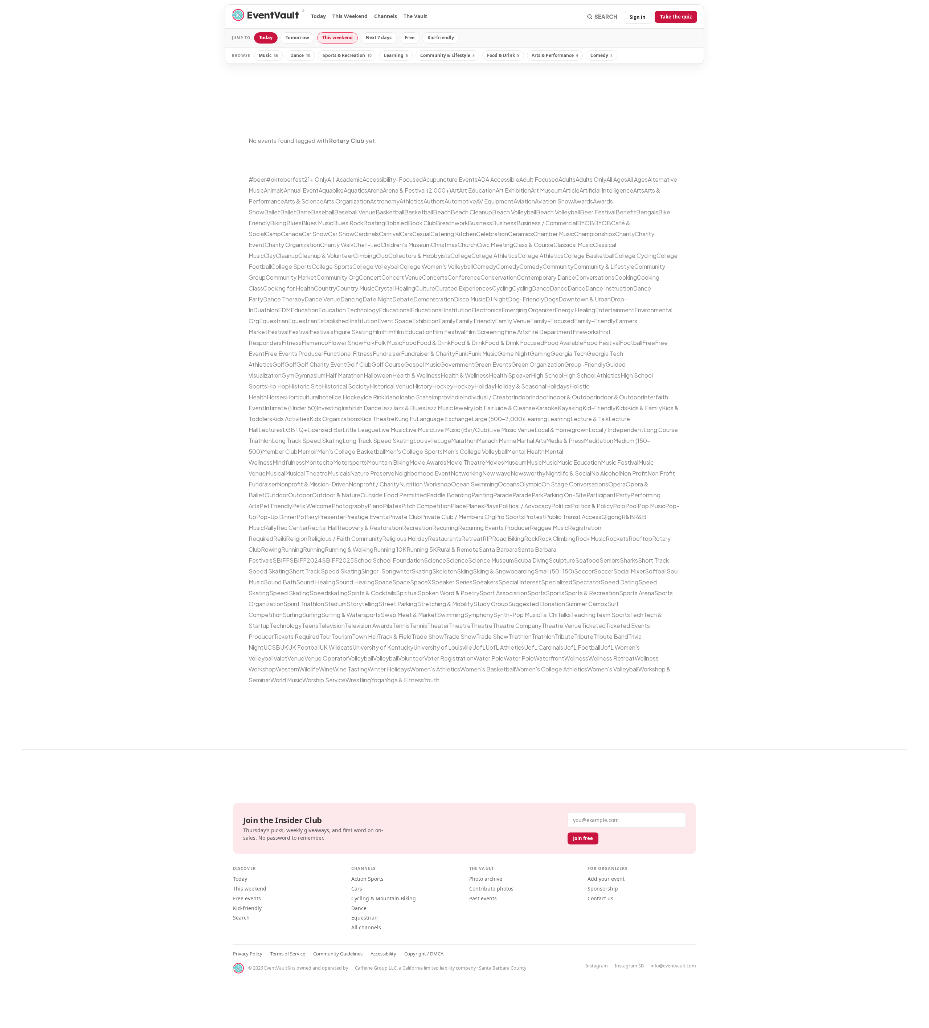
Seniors (609, 560)
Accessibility (383, 953)
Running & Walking (349, 549)
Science (435, 560)
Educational (395, 310)
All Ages (616, 179)
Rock (531, 538)
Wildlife (309, 669)
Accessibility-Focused (393, 179)
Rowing (271, 549)
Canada (291, 234)
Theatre (460, 625)
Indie (456, 397)
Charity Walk (336, 244)
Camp (273, 234)
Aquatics (355, 190)
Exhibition (425, 321)
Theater (438, 625)
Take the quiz (676, 16)
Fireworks (586, 332)
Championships (594, 234)
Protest (534, 517)
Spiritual (407, 593)
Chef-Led (367, 244)
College (460, 255)
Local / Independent (616, 429)
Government (457, 364)
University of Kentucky (382, 647)
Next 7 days (379, 37)
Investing (329, 408)
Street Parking (397, 604)
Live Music (392, 429)
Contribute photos (491, 888)
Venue (295, 658)
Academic (349, 179)
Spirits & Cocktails (372, 593)
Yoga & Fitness (404, 680)
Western (287, 669)
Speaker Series (451, 582)
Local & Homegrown (562, 429)
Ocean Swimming (474, 484)
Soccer (584, 571)
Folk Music (388, 342)
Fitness (292, 342)
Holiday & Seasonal (520, 386)
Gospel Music (422, 364)
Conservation (498, 277)
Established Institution (347, 321)
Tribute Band (610, 636)
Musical (275, 473)
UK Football (304, 647)
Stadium (335, 604)
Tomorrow (297, 37)
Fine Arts (516, 332)
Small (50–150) (554, 571)
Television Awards (368, 625)
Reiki (279, 538)
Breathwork (452, 223)
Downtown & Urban (584, 299)
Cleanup (287, 255)
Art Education (477, 190)
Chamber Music (553, 234)
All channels (366, 927)
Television (331, 625)
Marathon (464, 440)
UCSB (271, 647)
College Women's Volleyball (436, 266)
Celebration (492, 234)
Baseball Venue (355, 212)
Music (268, 55)
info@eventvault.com (673, 966)
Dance (300, 55)
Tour (325, 636)
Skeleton (444, 571)
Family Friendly (475, 321)
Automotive (460, 201)
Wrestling (358, 680)
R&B (628, 517)
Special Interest (519, 582)
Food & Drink (503, 55)
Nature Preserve (372, 473)
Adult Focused (538, 179)
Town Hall (365, 636)
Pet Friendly (275, 506)
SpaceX (420, 582)
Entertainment (614, 310)
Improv (441, 397)
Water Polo (489, 658)
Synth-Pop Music (516, 614)
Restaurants (444, 538)
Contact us (600, 898)
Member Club (280, 451)
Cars (406, 234)
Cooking (625, 277)
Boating (374, 223)
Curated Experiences (463, 288)
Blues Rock (348, 223)
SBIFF (281, 560)
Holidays (557, 386)
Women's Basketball (487, 669)
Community (558, 266)
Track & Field (395, 636)
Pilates (392, 506)
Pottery (307, 517)
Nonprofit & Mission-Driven (313, 484)
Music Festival (619, 462)
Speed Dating (619, 582)
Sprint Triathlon (303, 604)
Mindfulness (289, 462)
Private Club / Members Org (458, 517)
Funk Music (483, 353)
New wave (496, 473)
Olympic (530, 484)
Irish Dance (366, 408)
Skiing (465, 571)
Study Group (490, 604)
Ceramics (520, 234)
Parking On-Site (564, 495)
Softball (656, 571)
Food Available (563, 342)
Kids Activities (291, 419)
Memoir (307, 451)
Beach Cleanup (471, 212)
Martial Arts (531, 440)
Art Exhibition (513, 190)
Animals (274, 190)
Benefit (625, 212)
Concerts (434, 277)
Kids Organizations (335, 419)
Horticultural (302, 397)
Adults (567, 179)
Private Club (404, 517)
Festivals (321, 332)
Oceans (508, 484)
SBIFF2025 (338, 560)
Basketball (390, 212)
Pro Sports (509, 517)
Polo (619, 506)
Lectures (270, 429)
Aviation (524, 201)
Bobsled (396, 223)
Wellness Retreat (611, 658)
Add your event (606, 878)
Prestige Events (366, 517)
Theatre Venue (561, 625)
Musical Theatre (306, 473)
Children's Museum (406, 244)
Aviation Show (554, 201)
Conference (463, 277)
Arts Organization (346, 201)
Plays (491, 506)
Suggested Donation (536, 604)
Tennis (401, 625)
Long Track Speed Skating (307, 440)
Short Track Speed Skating (325, 571)
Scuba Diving (531, 560)
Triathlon (520, 636)
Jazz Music (439, 408)
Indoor (522, 397)
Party (623, 495)
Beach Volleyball (514, 212)
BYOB (585, 223)
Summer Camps (586, 604)
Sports (536, 593)
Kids (621, 408)
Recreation (417, 527)
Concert (370, 277)
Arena (375, 190)
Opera (617, 484)
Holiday (484, 386)
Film (377, 332)
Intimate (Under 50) (291, 408)
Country (325, 288)
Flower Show (345, 342)
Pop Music (651, 506)
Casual (421, 234)
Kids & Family (644, 408)
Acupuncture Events (450, 179)
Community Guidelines (338, 953)
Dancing (351, 299)
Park (537, 495)
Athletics (411, 201)
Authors (434, 201)
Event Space (394, 321)
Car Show (315, 234)
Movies (494, 462)
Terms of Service (287, 953)
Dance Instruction (609, 288)
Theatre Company (516, 625)
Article (571, 190)
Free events (247, 898)
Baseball (322, 212)
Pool (631, 506)
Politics (561, 506)
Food (409, 342)
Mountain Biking (388, 462)
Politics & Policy (592, 506)
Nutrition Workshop (425, 484)
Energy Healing (574, 310)
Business (480, 223)
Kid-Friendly (598, 408)
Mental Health (526, 451)
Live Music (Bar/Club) (461, 429)
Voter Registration (449, 658)
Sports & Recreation (347, 55)
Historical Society (345, 386)
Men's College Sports (414, 451)
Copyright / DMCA (423, 953)
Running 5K (421, 549)
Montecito (319, 462)
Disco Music (470, 299)
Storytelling (362, 604)
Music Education (579, 462)
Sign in (638, 17)
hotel (326, 397)
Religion (296, 538)
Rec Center (292, 527)
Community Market (291, 277)
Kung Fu (405, 419)
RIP (487, 538)
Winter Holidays (389, 669)
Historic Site (305, 386)
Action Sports (367, 878)
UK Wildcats (336, 647)
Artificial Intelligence (606, 190)
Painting (482, 495)
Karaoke (546, 408)
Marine (507, 440)
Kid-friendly (440, 37)
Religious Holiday (405, 538)
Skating (422, 571)
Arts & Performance (555, 55)
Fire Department (550, 332)
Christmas (444, 244)
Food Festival (601, 342)
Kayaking (570, 408)
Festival (277, 332)
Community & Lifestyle (447, 55)
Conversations (594, 277)
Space (383, 582)
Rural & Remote (458, 549)
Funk (461, 353)
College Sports (291, 266)
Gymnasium (310, 375)
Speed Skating (289, 593)
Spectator (586, 582)
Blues (294, 223)
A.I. (331, 179)
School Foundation (398, 560)
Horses (276, 397)
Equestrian (273, 321)
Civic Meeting (495, 244)
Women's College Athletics (551, 669)
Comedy (601, 55)
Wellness (576, 658)
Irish (346, 408)
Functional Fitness (348, 353)
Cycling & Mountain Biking (383, 898)
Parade (502, 495)
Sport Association (503, 593)
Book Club (422, 223)
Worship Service (323, 680)
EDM (284, 310)
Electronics (486, 310)
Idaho (392, 397)
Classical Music (573, 244)
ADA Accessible (498, 179)
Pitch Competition (426, 506)
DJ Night (497, 299)
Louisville (425, 440)
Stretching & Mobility (445, 604)
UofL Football (581, 647)
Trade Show (428, 636)
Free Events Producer (294, 353)
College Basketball (589, 255)
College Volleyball (376, 266)
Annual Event (301, 190)
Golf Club (359, 364)
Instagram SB (629, 966)
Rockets (617, 538)
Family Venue (512, 321)
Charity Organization (292, 244)
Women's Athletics (435, 669)
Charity (625, 234)
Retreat (472, 538)
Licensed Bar (325, 429)
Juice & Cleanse (514, 408)
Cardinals (366, 234)
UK (284, 647)
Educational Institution (441, 310)
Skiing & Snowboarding (504, 571)
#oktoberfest (285, 179)
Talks (564, 614)
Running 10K (389, 549)
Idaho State (416, 397)
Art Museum (546, 190)
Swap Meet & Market (409, 614)
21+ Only (315, 179)
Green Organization (537, 364)
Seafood (587, 560)
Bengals (647, 212)
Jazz (387, 408)
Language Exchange (444, 419)
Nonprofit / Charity (374, 484)
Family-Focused (552, 321)
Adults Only (591, 179)
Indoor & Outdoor (572, 397)
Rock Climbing (557, 538)
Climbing (364, 255)
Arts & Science (303, 201)
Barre (303, 212)
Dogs (551, 299)
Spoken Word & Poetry (448, 593)
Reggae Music (549, 527)
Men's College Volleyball (475, 451)
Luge (444, 440)
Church (467, 244)
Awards (583, 201)
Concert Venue (401, 277)
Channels (385, 16)
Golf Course (388, 364)
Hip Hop (278, 386)
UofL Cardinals (543, 647)
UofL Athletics (505, 647)
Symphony (478, 614)
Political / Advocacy (525, 506)
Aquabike (331, 190)
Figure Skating (352, 332)
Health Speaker (510, 375)
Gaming (540, 353)
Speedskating (329, 593)
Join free (583, 838)
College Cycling (635, 255)
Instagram (596, 966)
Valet (280, 658)
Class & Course (533, 244)
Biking (278, 223)
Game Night (514, 353)
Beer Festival (597, 212)
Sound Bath (280, 582)
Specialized (556, 582)
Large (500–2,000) (498, 419)
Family (446, 321)
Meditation (598, 440)
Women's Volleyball (612, 669)
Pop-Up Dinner (276, 517)
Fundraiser (387, 353)
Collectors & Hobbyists (419, 255)
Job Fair (483, 408)
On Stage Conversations (574, 484)
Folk (369, 342)
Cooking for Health (288, 288)
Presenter (331, 517)
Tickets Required (296, 636)
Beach (442, 212)
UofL (479, 647)
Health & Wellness (416, 375)
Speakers (485, 582)
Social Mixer (629, 571)
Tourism (341, 636)
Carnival (389, 234)
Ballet (272, 212)
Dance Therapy (283, 299)
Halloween (378, 375)
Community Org (337, 277)
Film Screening (484, 332)
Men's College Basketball (351, 451)
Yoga (377, 680)
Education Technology (348, 310)
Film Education (413, 332)
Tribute (564, 636)
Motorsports (350, 462)
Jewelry (463, 408)
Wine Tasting (350, 669)
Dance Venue (322, 299)
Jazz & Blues (409, 408)
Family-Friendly (594, 321)
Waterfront (549, 658)
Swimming (450, 614)
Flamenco (315, 342)
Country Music (355, 288)
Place (458, 506)
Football (631, 342)
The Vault (415, 16)
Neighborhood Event (422, 473)
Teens (310, 625)
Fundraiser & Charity (428, 353)
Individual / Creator (488, 397)
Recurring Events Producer (494, 527)
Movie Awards (427, 462)
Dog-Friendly (526, 299)
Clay (270, 255)
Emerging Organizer (528, 310)
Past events (483, 898)
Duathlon (265, 310)
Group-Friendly (585, 364)
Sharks (629, 560)
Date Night (377, 299)
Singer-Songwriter (386, 571)
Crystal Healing (395, 288)
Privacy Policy (247, 953)
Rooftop (640, 538)
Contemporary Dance (546, 277)
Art (455, 190)
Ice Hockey (348, 397)
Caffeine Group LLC (376, 968)
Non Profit (633, 473)
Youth (431, 680)
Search (241, 917)
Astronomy (385, 201)
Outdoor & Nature (336, 495)
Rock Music (591, 538)
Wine (326, 669)
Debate (402, 299)
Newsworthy (528, 473)
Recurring (445, 527)
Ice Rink (374, 397)
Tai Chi (548, 614)
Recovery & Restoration (369, 527)
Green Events (492, 364)
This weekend (337, 37)
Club (382, 255)
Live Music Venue (512, 429)
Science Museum (491, 560)
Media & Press (565, 440)
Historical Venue (391, 386)
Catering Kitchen (453, 234)
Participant (601, 495)
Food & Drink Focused (514, 342)
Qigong (611, 517)
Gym (288, 375)
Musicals (339, 473)
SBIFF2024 (306, 560)
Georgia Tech (569, 353)
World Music (286, 680)
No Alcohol (605, 473)
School (363, 560)
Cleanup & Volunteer (325, 255)
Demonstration (433, 299)
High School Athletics (592, 375)
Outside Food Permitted (393, 495)
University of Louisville (442, 647)
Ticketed (593, 625)
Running (292, 549)
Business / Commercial (546, 223)
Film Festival (449, 332)
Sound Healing (315, 582)
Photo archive (485, 878)
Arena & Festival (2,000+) (417, 190)
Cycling (502, 288)
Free (409, 37)
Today (318, 16)
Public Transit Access (573, 517)
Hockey (442, 386)
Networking (466, 473)
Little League (360, 429)
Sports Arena (636, 593)
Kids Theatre (377, 419)
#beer (257, 179)
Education (304, 310)
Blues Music (317, 223)
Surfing (292, 614)
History (422, 386)
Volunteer (411, 658)
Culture (425, 288)
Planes (475, 506)
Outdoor (276, 495)
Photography (350, 506)
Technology (286, 625)
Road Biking (508, 538)
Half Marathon (345, 375)
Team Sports (613, 614)
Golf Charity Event (321, 364)
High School (547, 375)
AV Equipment (494, 201)
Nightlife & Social (568, 473)
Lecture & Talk (589, 419)
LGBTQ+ (295, 429)
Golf (279, 364)
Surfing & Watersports (351, 614)
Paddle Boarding (449, 495)
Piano (375, 506)
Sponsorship (603, 888)
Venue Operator (326, 658)
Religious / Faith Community (344, 538)
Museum (515, 462)
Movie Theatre (465, 462)
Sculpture (562, 560)
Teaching (583, 614)
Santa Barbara (498, 549)
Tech (636, 614)
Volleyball (360, 658)
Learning (396, 55)
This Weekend (350, 16)
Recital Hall (322, 527)
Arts (638, 190)
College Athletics (494, 255)
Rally (270, 527)
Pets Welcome (312, 506)
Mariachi (488, 440)
